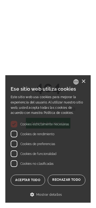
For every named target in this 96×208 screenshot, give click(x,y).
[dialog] (48, 139)
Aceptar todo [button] (27, 180)
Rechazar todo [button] (66, 180)
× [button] (83, 81)
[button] (48, 195)
